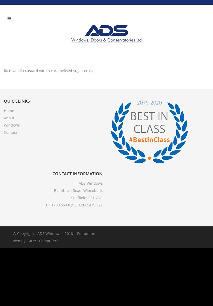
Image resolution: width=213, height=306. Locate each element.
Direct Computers (43, 240)
